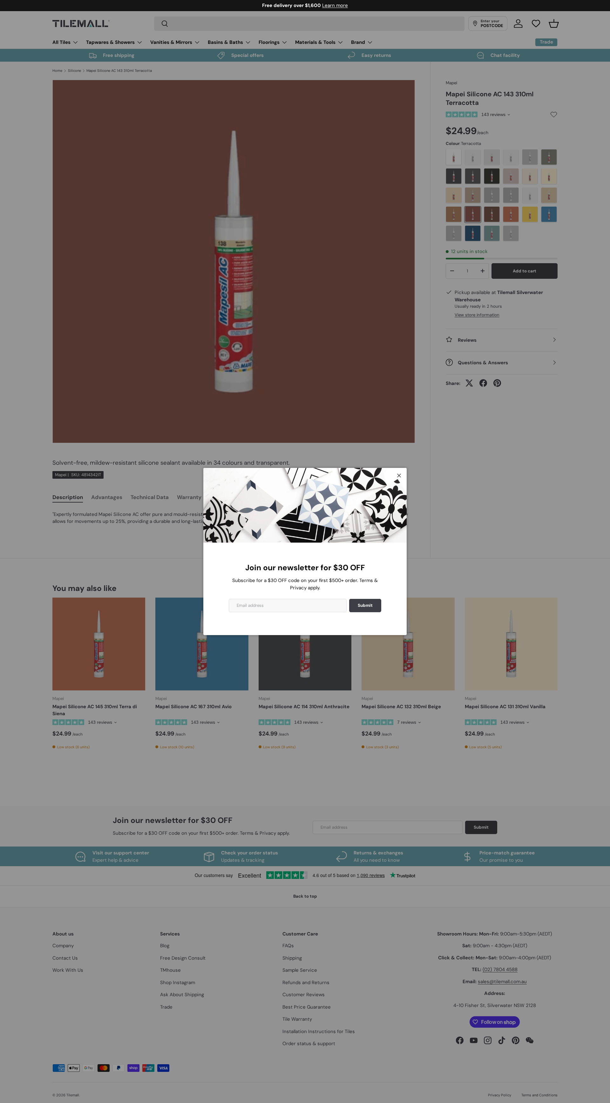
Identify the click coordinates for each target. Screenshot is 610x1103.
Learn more (401, 5)
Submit (365, 605)
